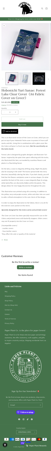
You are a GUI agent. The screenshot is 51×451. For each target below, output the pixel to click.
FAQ (6, 291)
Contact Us (8, 310)
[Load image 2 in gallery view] (25, 78)
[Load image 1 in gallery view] (12, 78)
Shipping (3, 105)
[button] (4, 8)
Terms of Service (10, 319)
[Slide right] (48, 79)
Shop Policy (9, 301)
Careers (7, 314)
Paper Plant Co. (22, 447)
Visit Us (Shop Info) (11, 305)
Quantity (4, 108)
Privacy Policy (9, 323)
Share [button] (6, 240)
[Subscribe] (40, 405)
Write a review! (25, 267)
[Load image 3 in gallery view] (39, 78)
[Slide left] (2, 79)
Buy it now (22, 124)
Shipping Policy (10, 296)
